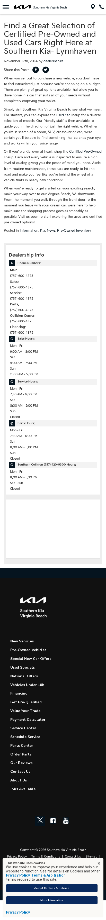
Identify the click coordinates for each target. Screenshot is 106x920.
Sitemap (92, 856)
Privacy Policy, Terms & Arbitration (36, 875)
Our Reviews (21, 762)
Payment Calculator (28, 719)
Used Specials (22, 667)
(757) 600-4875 (21, 276)
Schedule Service (25, 736)
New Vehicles (22, 641)
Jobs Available (23, 789)
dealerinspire (53, 61)
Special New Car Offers (30, 658)
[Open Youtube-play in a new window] (66, 820)
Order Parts (20, 754)
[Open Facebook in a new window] (53, 820)
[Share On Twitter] (45, 70)
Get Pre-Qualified (26, 702)
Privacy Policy (17, 856)
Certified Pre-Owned (85, 152)
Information (29, 231)
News (51, 231)
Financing (19, 693)
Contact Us (20, 771)
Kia (42, 231)
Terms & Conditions (45, 856)
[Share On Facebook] (35, 70)
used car (63, 115)
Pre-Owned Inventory (74, 231)
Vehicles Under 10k (27, 684)
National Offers (24, 676)
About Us (18, 780)
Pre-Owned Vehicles (28, 650)
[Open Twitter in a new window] (40, 821)
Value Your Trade (25, 710)
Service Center (23, 728)
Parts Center (21, 745)
